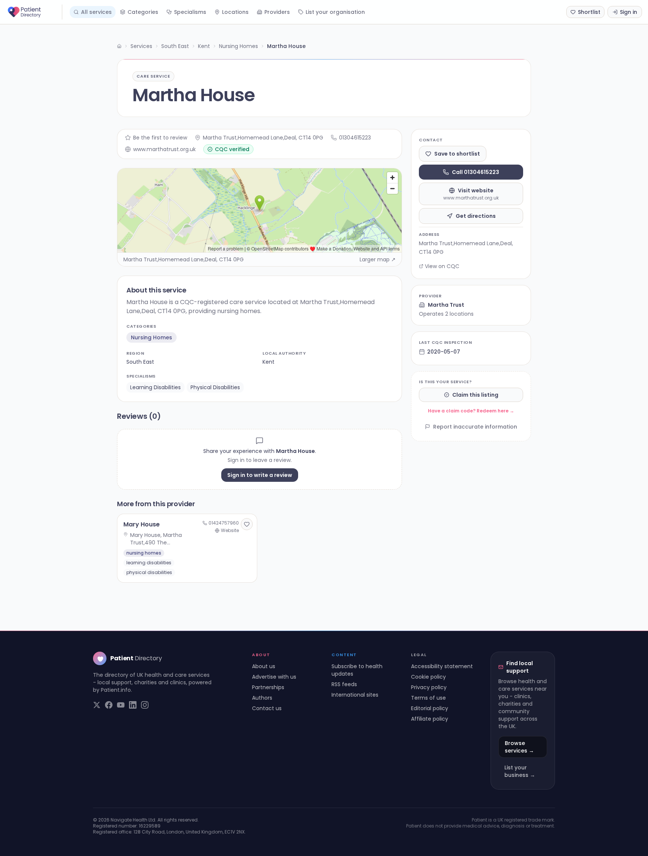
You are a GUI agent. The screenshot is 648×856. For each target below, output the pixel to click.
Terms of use (428, 698)
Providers (277, 12)
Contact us (267, 708)
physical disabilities (215, 387)
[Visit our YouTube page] (120, 705)
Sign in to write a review (259, 475)
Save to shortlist (457, 153)
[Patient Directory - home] (34, 11)
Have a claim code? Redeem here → (471, 411)
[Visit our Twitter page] (96, 705)
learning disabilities (155, 387)
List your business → (519, 771)
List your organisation (335, 12)
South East (175, 46)
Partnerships (268, 687)
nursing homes (151, 337)
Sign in (628, 12)
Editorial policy (429, 708)
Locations (235, 12)
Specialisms (190, 12)
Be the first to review (160, 137)
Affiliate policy (429, 719)
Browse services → (519, 746)
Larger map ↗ (378, 259)
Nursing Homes (238, 46)
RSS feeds (344, 684)
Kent (204, 46)
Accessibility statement (442, 666)
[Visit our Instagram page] (144, 705)
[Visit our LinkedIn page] (132, 705)
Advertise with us (274, 677)
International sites (355, 695)
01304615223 (355, 137)
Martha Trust (446, 305)
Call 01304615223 (475, 172)
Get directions (476, 216)
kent (268, 362)
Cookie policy (428, 677)
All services (96, 12)
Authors (262, 698)
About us (263, 666)
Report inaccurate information (475, 426)
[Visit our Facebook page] (108, 705)
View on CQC (442, 266)
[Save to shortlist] (247, 524)
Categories (143, 12)
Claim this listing (475, 395)
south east (140, 362)
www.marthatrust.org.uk (164, 149)
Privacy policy (429, 687)
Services (141, 46)
